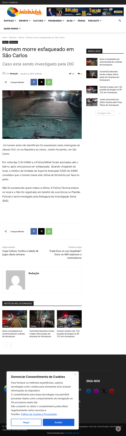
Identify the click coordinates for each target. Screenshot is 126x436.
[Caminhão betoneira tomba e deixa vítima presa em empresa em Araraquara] (42, 319)
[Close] (75, 374)
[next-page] (10, 344)
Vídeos (81, 20)
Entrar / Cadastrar (10, 2)
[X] (41, 82)
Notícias (9, 20)
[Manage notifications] (118, 428)
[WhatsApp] (49, 82)
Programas (55, 20)
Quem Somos (11, 28)
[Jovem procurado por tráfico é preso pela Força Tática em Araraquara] (91, 102)
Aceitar (58, 422)
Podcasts (93, 20)
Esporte (23, 20)
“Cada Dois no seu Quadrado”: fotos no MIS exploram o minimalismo (65, 254)
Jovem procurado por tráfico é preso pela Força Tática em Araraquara (111, 102)
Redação (14, 73)
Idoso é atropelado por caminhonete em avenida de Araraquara (13, 334)
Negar (26, 422)
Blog (70, 20)
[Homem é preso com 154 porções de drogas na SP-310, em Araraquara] (69, 319)
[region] (43, 400)
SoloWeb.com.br (71, 433)
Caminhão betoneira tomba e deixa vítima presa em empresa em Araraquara (42, 334)
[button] (120, 20)
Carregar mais (104, 113)
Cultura (38, 20)
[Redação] (4, 73)
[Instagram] (93, 391)
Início (4, 37)
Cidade (6, 326)
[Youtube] (109, 391)
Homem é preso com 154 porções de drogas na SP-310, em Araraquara (68, 334)
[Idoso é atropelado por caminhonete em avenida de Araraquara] (14, 319)
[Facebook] (34, 82)
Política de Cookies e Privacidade (39, 414)
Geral (21, 37)
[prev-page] (4, 344)
